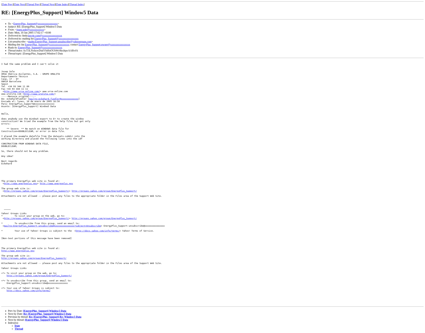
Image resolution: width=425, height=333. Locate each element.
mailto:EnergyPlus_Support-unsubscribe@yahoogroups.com (59, 41)
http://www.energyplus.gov (20, 183)
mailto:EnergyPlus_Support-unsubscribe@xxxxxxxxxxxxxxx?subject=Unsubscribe (52, 226)
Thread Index (77, 4)
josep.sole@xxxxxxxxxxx (30, 29)
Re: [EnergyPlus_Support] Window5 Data (47, 313)
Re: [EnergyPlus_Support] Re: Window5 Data (55, 316)
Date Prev (7, 4)
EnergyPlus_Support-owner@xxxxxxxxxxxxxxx (104, 44)
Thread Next (48, 4)
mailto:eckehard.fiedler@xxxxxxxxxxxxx (53, 99)
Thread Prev (33, 4)
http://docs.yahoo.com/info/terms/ (98, 231)
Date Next (19, 4)
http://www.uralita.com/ (39, 94)
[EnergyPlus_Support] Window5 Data (44, 310)
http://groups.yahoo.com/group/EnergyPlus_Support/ (36, 191)
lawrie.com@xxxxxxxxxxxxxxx (45, 35)
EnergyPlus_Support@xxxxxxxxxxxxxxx (35, 23)
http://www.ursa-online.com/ (22, 91)
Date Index (62, 4)
